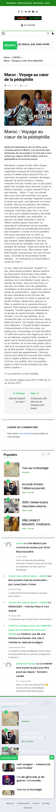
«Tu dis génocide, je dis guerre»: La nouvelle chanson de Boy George (31, 780)
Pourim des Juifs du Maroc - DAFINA (27, 576)
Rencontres (38, 3)
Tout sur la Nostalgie (29, 789)
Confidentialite (23, 803)
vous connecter (26, 433)
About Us (10, 803)
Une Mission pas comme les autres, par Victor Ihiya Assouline (33, 547)
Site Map (46, 803)
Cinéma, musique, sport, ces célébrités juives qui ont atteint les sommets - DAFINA (29, 630)
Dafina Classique (24, 3)
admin (10, 85)
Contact (35, 803)
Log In (47, 3)
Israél (24, 474)
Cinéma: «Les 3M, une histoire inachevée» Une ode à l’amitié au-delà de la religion (27, 638)
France (24, 492)
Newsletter (11, 3)
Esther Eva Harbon (26, 663)
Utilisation (28, 808)
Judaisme (30, 474)
